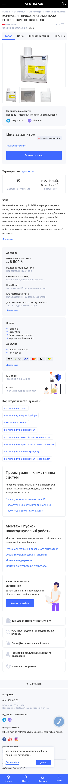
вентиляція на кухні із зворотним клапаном (29, 444)
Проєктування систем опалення (24, 510)
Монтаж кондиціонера (19, 560)
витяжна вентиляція (15, 422)
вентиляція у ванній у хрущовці (21, 451)
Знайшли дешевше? (16, 145)
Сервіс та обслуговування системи (26, 554)
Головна (6, 12)
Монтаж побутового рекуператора (26, 566)
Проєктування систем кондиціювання (28, 504)
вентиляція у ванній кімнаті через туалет (27, 458)
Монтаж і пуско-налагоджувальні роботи (28, 528)
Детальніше (12, 310)
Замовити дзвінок (20, 603)
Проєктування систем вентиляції (25, 499)
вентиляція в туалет (15, 408)
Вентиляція (19, 12)
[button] (64, 36)
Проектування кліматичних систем (30, 475)
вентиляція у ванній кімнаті (19, 429)
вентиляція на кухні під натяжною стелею (27, 437)
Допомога (35, 683)
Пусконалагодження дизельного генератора (32, 548)
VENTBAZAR (34, 4)
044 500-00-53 (10, 700)
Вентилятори (35, 12)
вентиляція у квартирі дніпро (20, 415)
